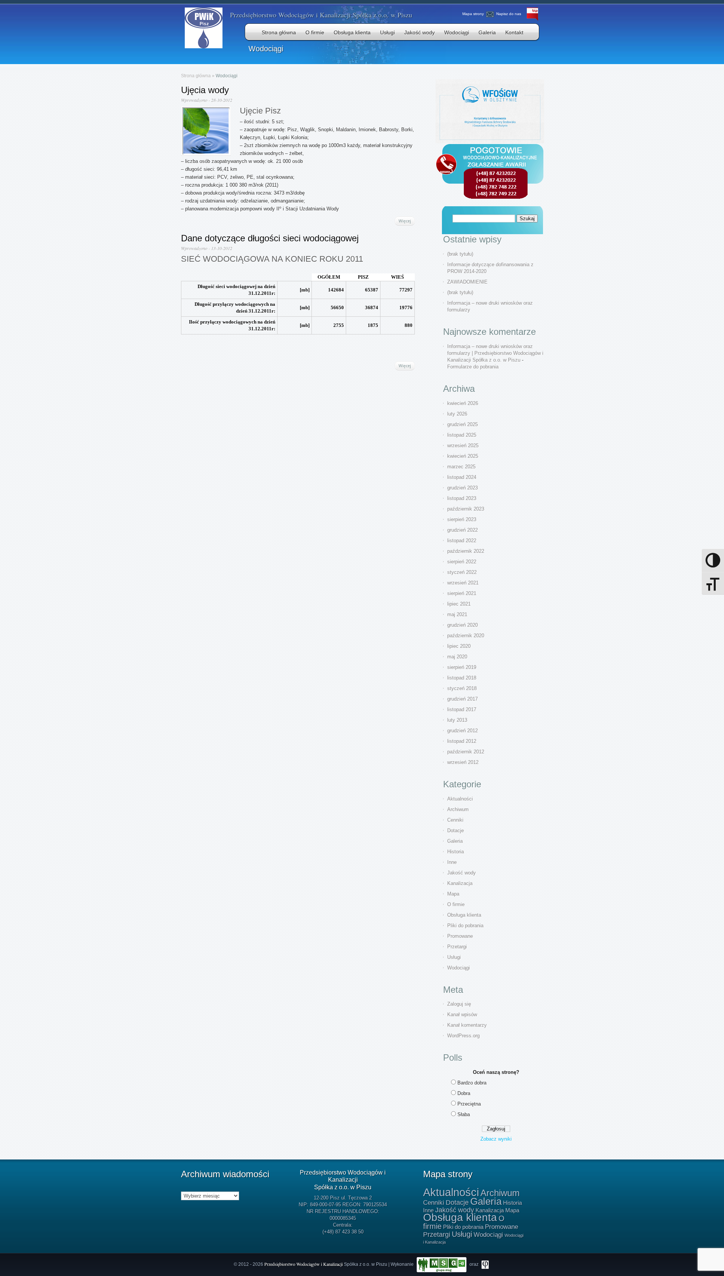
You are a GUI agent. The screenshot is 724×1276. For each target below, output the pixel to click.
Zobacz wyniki (496, 1139)
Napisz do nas (508, 14)
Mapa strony (473, 14)
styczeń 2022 (462, 572)
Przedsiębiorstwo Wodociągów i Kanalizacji (304, 1264)
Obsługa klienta (352, 32)
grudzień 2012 (462, 730)
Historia (455, 851)
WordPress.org (463, 1035)
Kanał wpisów (462, 1014)
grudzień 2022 (462, 530)
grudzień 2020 (462, 625)
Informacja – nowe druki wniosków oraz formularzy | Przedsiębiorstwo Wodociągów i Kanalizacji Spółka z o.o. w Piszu (495, 353)
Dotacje (455, 830)
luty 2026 (457, 414)
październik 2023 (465, 509)
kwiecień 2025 (462, 456)
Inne (452, 862)
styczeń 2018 (462, 688)
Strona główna (279, 32)
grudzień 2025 (462, 424)
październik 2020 (465, 635)
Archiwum (458, 809)
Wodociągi (456, 32)
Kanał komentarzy (467, 1025)
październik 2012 (465, 752)
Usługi (387, 32)
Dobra (463, 1093)
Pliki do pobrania (465, 925)
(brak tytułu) (460, 254)
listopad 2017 (461, 709)
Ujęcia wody (205, 90)
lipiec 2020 (459, 646)
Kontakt (514, 32)
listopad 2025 (461, 435)
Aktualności (460, 799)
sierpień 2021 (461, 593)
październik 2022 (465, 551)
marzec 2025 (461, 466)
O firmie (314, 32)
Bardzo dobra (471, 1083)
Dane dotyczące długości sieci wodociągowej (270, 238)
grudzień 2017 (462, 699)
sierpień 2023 (461, 519)
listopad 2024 (461, 477)
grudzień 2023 (462, 488)
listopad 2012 (461, 741)
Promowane (460, 936)
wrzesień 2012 (463, 762)
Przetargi (457, 946)
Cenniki (455, 820)
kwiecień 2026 (462, 403)
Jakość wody (419, 32)
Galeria (487, 32)
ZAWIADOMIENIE (467, 282)
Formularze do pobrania (473, 367)
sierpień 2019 (461, 667)
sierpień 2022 (461, 561)
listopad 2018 (461, 678)
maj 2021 (457, 614)
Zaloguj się (459, 1004)
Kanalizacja (459, 883)
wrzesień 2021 (463, 583)
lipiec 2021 (459, 604)
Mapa (453, 894)
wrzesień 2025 (463, 445)
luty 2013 (457, 720)
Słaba (463, 1114)
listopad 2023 (461, 498)
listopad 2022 (461, 540)
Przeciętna (469, 1104)
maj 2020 (457, 656)
